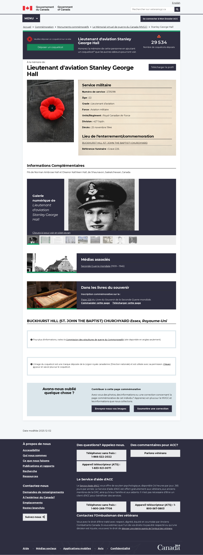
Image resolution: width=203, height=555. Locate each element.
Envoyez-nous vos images (110, 408)
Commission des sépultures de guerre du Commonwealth (95, 339)
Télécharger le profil (162, 67)
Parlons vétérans (155, 453)
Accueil (27, 27)
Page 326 (86, 299)
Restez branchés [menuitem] (33, 507)
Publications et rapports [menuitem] (38, 466)
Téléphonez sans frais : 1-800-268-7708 (101, 506)
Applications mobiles (77, 548)
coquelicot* (88, 52)
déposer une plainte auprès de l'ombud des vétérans (147, 528)
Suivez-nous (36, 518)
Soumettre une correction (152, 408)
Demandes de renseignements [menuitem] (43, 492)
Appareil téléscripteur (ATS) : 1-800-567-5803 (155, 506)
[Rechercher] (177, 9)
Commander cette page (95, 303)
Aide (26, 548)
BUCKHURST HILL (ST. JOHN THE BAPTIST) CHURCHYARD (114, 143)
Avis (100, 548)
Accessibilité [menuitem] (31, 450)
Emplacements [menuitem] (33, 502)
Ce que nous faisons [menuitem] (36, 460)
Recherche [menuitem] (30, 471)
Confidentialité (120, 548)
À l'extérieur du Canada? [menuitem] (39, 497)
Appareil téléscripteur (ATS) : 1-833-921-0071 (101, 466)
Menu (32, 18)
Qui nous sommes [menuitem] (35, 455)
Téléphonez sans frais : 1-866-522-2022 (101, 455)
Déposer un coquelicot (50, 47)
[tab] (33, 240)
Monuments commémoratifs (73, 27)
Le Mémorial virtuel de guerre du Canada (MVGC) (120, 27)
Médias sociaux (46, 548)
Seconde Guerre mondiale (95, 266)
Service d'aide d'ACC (89, 486)
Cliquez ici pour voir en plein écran (51, 232)
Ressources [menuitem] (30, 476)
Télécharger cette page (126, 303)
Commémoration (44, 27)
